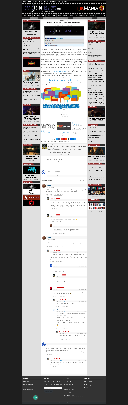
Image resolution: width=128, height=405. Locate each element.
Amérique (29, 15)
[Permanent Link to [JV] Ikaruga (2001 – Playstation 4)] (31, 76)
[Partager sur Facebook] (59, 139)
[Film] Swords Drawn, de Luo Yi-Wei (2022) (96, 157)
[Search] (104, 15)
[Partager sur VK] (68, 139)
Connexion (26, 381)
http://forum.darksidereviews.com (64, 281)
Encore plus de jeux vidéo (29, 89)
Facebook (35, 1)
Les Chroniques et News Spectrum (31, 37)
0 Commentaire (36, 85)
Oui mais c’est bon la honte (30, 125)
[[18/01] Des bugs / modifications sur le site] (80, 128)
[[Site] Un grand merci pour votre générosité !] (48, 126)
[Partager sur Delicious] (75, 139)
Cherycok (57, 25)
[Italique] (50, 176)
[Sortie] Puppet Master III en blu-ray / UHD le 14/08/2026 (96, 119)
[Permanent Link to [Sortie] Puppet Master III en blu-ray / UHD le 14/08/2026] (96, 112)
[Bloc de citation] (59, 176)
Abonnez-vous (48, 391)
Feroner (49, 185)
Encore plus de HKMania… (94, 40)
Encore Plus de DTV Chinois (95, 163)
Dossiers (65, 15)
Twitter (40, 1)
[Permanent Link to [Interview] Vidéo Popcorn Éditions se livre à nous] (31, 170)
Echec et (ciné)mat (68, 384)
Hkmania (61, 141)
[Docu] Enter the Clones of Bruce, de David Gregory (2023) (96, 65)
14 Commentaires (70, 25)
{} (64, 175)
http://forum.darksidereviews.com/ (64, 80)
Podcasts (59, 1)
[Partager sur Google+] (62, 139)
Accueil (24, 1)
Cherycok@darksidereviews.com (58, 71)
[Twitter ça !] (57, 139)
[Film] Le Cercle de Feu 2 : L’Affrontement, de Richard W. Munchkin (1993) (31, 118)
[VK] (102, 15)
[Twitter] (98, 15)
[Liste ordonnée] (56, 176)
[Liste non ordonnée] (58, 176)
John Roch (25, 85)
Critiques (62, 20)
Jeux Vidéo (59, 15)
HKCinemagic (92, 15)
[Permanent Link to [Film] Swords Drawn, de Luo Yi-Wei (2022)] (96, 151)
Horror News (67, 386)
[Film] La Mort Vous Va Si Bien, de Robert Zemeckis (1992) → (72, 161)
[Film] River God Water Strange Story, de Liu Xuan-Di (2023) (95, 167)
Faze (64, 276)
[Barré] (54, 176)
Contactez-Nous (88, 381)
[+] (67, 175)
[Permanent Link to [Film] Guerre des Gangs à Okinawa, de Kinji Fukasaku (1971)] (96, 26)
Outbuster (66, 398)
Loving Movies (67, 392)
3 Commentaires (37, 179)
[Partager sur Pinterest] (64, 139)
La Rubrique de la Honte (83, 15)
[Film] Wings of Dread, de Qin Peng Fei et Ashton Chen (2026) (95, 171)
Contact (65, 1)
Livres (76, 15)
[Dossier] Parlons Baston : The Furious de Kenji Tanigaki (31, 157)
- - (31, 34)
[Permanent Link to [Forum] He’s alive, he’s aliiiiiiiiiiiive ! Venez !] (64, 36)
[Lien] (63, 176)
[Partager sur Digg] (71, 139)
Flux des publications (28, 384)
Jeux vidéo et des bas (69, 389)
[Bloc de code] (61, 176)
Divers (65, 20)
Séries (54, 15)
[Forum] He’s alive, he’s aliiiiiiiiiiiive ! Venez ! (64, 23)
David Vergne (29, 160)
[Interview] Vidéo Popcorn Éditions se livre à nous (31, 176)
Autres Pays (49, 15)
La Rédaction (87, 384)
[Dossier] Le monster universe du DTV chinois (96, 175)
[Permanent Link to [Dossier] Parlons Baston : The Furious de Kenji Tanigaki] (31, 150)
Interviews (71, 15)
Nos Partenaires (53, 1)
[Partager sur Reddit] (66, 139)
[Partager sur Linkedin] (73, 139)
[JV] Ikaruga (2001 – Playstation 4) (31, 83)
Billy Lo (90, 68)
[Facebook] (100, 15)
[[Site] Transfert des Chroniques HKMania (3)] (64, 126)
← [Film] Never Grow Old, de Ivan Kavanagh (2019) (53, 159)
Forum (56, 141)
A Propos (86, 382)
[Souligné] (52, 176)
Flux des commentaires (28, 386)
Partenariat (87, 387)
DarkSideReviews (51, 141)
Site (67, 20)
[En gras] (48, 176)
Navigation (46, 1)
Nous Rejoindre (88, 385)
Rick (54, 287)
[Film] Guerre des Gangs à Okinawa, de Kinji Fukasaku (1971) (97, 33)
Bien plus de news (93, 125)
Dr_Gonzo (60, 360)
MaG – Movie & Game (69, 395)
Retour (65, 141)
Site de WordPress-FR (28, 389)
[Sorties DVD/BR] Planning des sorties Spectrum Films (95, 87)
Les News (29, 1)
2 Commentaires (37, 121)
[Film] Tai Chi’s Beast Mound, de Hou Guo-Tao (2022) (95, 180)
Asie (34, 15)
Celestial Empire (68, 381)
